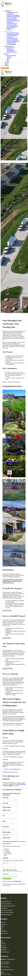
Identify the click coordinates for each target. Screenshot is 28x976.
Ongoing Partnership (7, 668)
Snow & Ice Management (13, 551)
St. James (3, 943)
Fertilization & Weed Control (8, 905)
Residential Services (6, 901)
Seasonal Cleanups (11, 44)
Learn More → (7, 406)
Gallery (2, 926)
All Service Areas (5, 951)
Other (5, 855)
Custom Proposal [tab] (18, 579)
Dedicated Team (6, 638)
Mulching (9, 29)
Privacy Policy (4, 933)
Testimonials (4, 924)
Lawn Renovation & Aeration (13, 20)
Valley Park (3, 949)
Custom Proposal (7, 610)
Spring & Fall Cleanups (6, 910)
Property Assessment (8, 582)
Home (2, 143)
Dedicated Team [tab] (6, 581)
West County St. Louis (12, 51)
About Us (3, 922)
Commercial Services (6, 903)
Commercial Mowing (11, 397)
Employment (4, 931)
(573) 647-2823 (5, 966)
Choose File (5, 874)
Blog (2, 928)
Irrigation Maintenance (12, 529)
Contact (6, 65)
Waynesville (4, 947)
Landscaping (7, 852)
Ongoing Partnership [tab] (16, 581)
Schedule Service (5, 68)
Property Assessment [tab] (8, 579)
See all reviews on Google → (11, 772)
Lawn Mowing (8, 853)
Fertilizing (6, 850)
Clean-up (6, 849)
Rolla (2, 941)
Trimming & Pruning (11, 462)
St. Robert (3, 945)
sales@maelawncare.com (7, 969)
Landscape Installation (12, 508)
